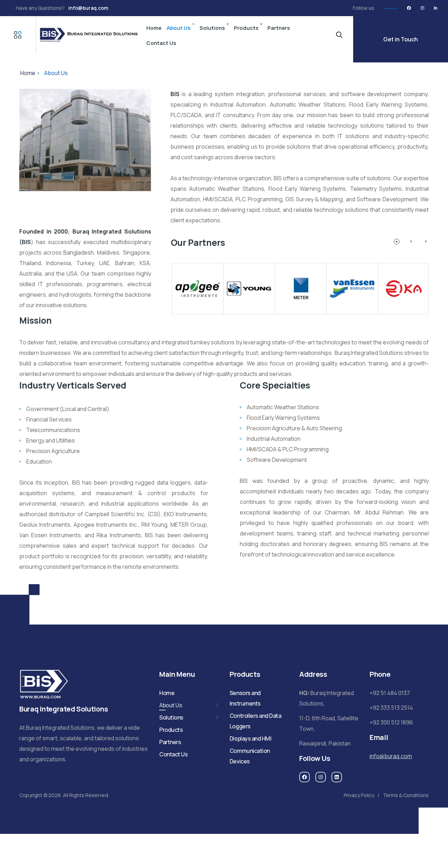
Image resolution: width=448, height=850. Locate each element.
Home (153, 28)
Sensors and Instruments (245, 698)
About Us (178, 28)
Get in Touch (400, 39)
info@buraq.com (88, 8)
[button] (396, 241)
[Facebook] (409, 8)
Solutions (212, 28)
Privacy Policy (359, 795)
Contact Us (161, 43)
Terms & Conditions (406, 795)
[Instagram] (422, 8)
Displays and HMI (250, 738)
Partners (278, 28)
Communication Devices (250, 756)
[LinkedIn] (436, 8)
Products (246, 28)
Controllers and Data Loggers (255, 721)
